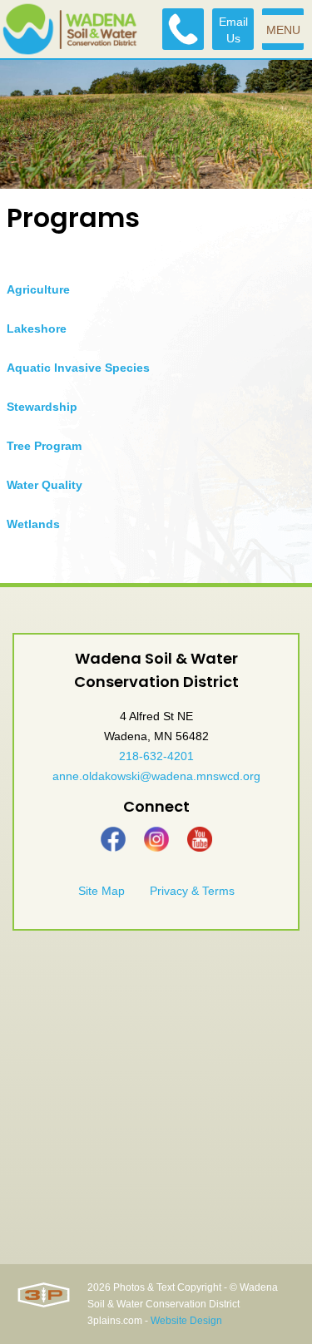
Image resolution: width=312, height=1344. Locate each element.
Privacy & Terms (192, 890)
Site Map (101, 890)
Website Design (186, 1321)
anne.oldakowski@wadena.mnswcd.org (156, 776)
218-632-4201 (156, 756)
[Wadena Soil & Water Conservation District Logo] (70, 29)
